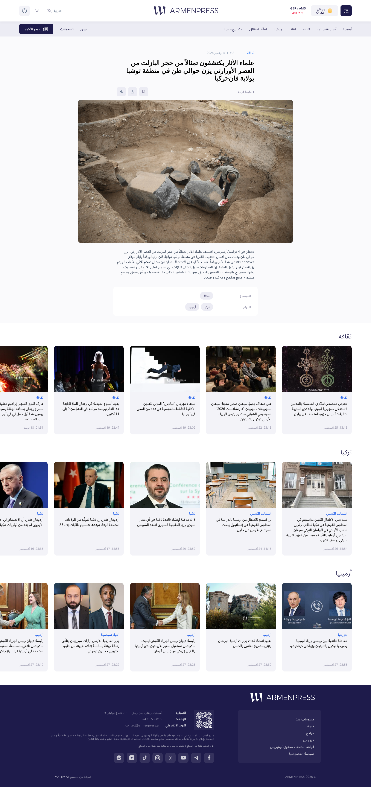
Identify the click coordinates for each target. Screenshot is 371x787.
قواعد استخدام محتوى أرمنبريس (292, 746)
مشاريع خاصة (233, 29)
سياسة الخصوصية (301, 753)
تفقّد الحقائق (258, 29)
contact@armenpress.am (143, 725)
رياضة (278, 29)
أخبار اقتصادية (326, 29)
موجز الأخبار (32, 29)
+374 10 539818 (150, 719)
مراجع (310, 733)
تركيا (207, 307)
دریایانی (308, 739)
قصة (310, 726)
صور (83, 29)
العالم (306, 29)
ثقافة (292, 29)
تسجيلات (66, 29)
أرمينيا (347, 29)
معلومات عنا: (305, 719)
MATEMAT (62, 777)
